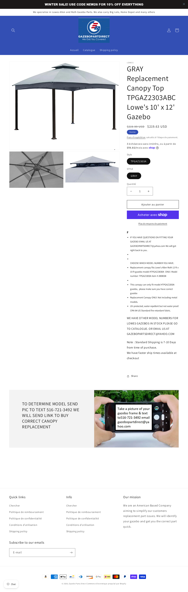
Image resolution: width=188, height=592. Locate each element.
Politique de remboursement (26, 512)
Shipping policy (18, 531)
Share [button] (134, 376)
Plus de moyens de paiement (152, 223)
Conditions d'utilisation (23, 525)
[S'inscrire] (71, 552)
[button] (13, 30)
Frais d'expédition (136, 137)
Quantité (131, 184)
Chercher (14, 505)
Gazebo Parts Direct (77, 583)
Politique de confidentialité (25, 518)
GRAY (134, 175)
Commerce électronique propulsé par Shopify (106, 583)
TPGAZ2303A (139, 161)
